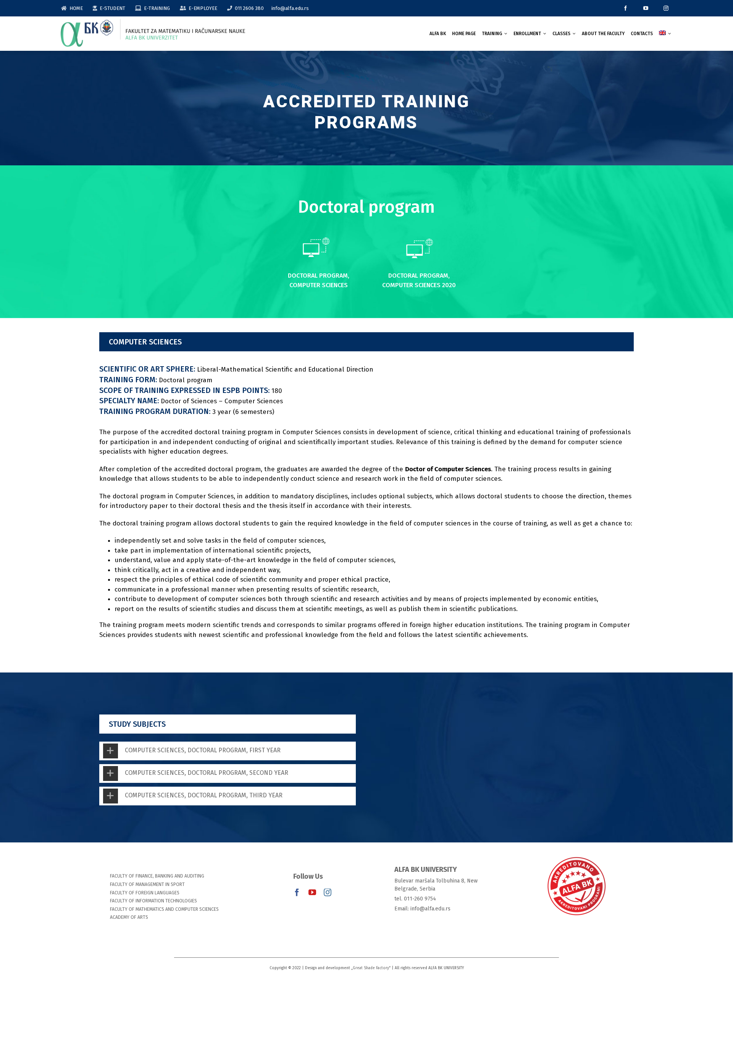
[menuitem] (665, 34)
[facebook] (625, 8)
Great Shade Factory (371, 968)
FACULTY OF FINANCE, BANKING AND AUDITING (157, 876)
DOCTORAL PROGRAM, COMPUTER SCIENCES (318, 280)
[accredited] (576, 856)
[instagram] (666, 8)
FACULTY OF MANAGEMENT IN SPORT (147, 884)
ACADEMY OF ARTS (129, 917)
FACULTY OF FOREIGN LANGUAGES (144, 893)
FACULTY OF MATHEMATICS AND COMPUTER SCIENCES (164, 909)
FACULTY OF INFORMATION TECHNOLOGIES (153, 901)
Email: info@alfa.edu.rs (422, 908)
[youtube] (646, 8)
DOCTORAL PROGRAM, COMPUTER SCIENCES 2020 (419, 280)
